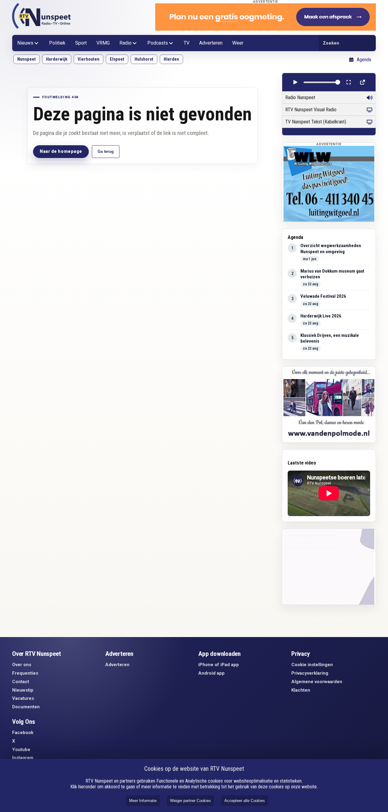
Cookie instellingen (312, 664)
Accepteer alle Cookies (244, 800)
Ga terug (106, 151)
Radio (125, 43)
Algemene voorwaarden (316, 681)
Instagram (22, 757)
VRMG (103, 43)
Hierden (171, 59)
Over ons (21, 664)
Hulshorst (144, 59)
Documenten (26, 707)
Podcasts (157, 43)
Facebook (22, 732)
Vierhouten (88, 59)
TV (186, 43)
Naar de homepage (61, 151)
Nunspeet (26, 59)
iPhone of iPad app (218, 664)
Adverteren (210, 43)
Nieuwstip (22, 690)
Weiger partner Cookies (190, 800)
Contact (20, 681)
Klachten (300, 690)
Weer (237, 43)
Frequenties (25, 673)
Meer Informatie (143, 800)
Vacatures (23, 698)
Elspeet (117, 59)
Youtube (21, 749)
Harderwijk (56, 59)
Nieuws (25, 43)
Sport (81, 43)
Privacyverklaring (309, 673)
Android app (211, 673)
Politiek (57, 43)
